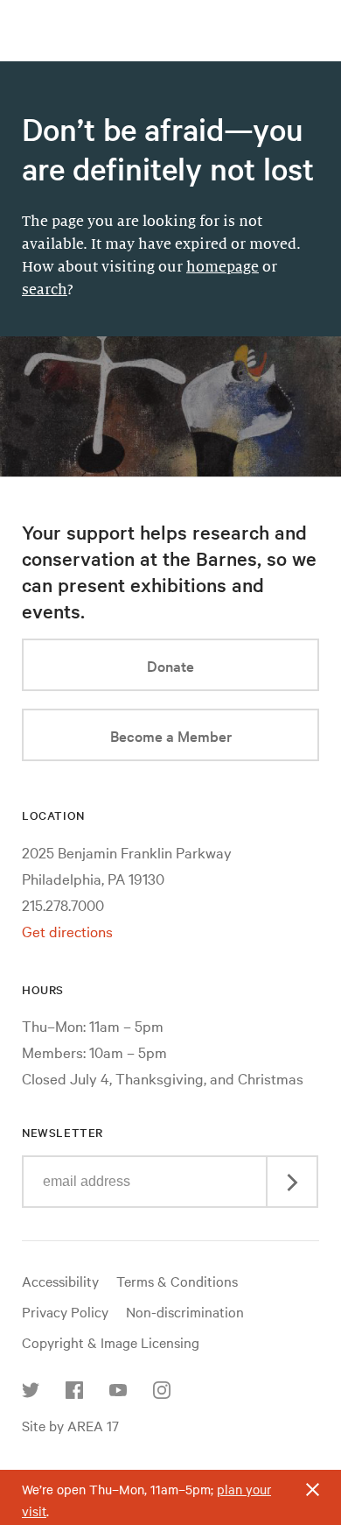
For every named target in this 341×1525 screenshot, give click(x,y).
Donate (170, 665)
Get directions (67, 931)
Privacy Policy (65, 1311)
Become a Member (171, 735)
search (44, 290)
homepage (222, 267)
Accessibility (60, 1280)
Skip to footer (170, 15)
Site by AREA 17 (70, 1425)
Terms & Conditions (177, 1280)
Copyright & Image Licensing (110, 1342)
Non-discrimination (185, 1311)
